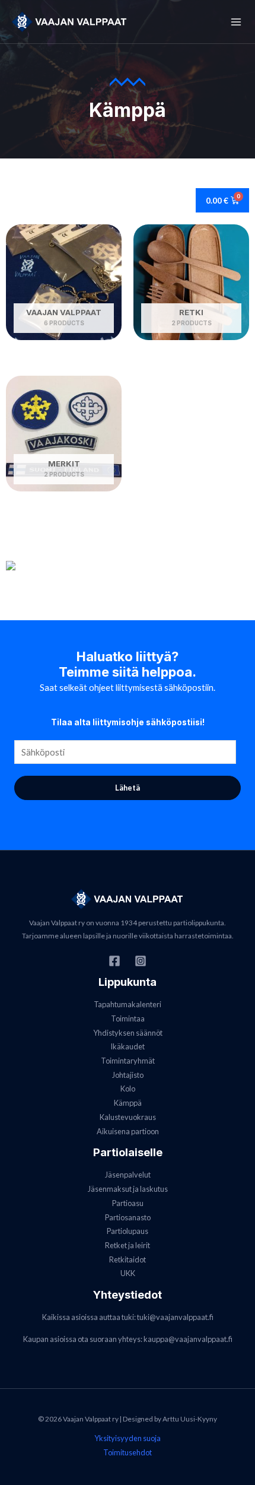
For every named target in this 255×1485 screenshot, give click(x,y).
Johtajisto (128, 1075)
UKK (127, 1273)
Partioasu (128, 1203)
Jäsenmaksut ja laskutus (128, 1189)
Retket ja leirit (127, 1245)
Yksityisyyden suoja (127, 1438)
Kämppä (128, 1103)
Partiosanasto (128, 1217)
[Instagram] (140, 961)
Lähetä (127, 787)
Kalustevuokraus (128, 1117)
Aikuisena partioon (128, 1131)
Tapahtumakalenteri (127, 1004)
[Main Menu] (236, 21)
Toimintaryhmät (128, 1060)
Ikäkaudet (127, 1046)
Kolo (127, 1088)
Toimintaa (128, 1018)
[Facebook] (114, 961)
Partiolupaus (127, 1231)
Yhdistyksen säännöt (127, 1032)
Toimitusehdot (127, 1452)
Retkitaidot (127, 1259)
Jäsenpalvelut (128, 1174)
